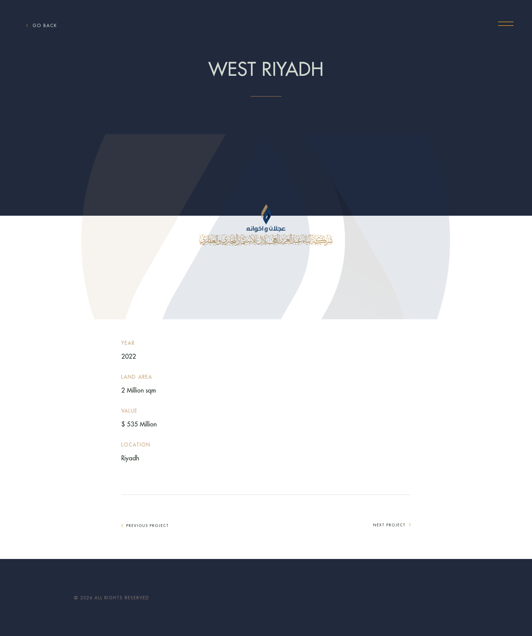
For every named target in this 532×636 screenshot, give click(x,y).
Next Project (389, 525)
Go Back (45, 25)
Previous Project (147, 526)
